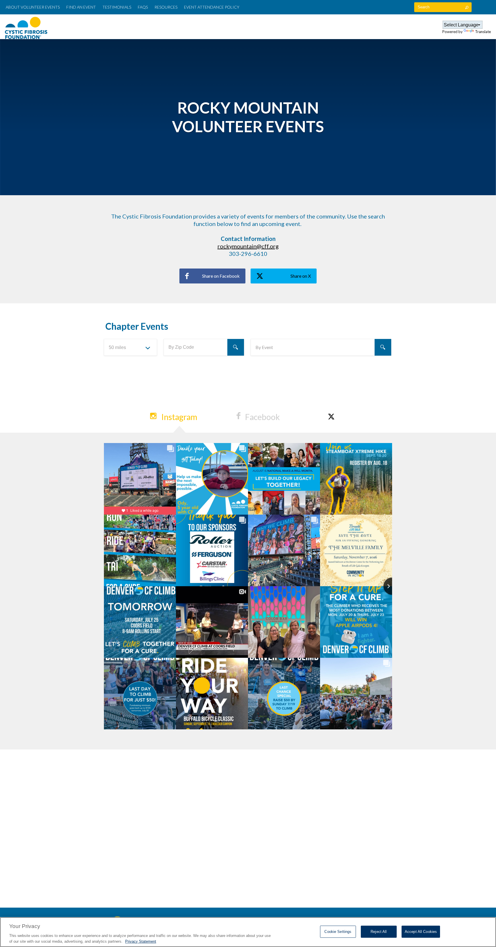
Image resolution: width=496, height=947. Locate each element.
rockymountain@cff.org (248, 246)
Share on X (300, 276)
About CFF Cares (246, 26)
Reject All (379, 931)
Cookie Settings (337, 931)
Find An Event (81, 7)
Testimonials (116, 7)
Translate (483, 31)
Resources (165, 7)
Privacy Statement (140, 941)
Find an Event (283, 26)
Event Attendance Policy (211, 7)
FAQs (143, 7)
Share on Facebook (221, 276)
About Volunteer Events (33, 7)
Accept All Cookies (421, 931)
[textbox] (443, 7)
